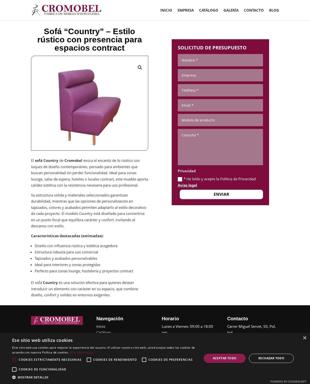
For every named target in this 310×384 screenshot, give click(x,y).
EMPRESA (186, 10)
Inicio (100, 326)
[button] (140, 67)
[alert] (155, 358)
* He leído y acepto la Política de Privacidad (217, 182)
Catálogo (103, 332)
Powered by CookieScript (288, 381)
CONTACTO (254, 10)
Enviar (221, 194)
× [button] (304, 338)
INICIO (166, 10)
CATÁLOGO (208, 10)
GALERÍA (231, 10)
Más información (82, 352)
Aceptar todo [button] (225, 358)
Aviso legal (187, 185)
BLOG (274, 10)
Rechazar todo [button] (271, 358)
